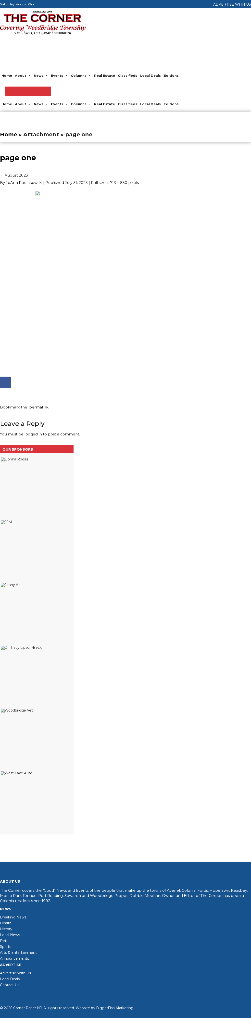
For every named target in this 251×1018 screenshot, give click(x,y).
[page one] (122, 194)
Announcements (14, 958)
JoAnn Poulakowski (24, 182)
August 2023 (14, 175)
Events (57, 75)
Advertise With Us (15, 973)
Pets (4, 941)
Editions (171, 75)
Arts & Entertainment (18, 952)
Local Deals (150, 75)
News (38, 75)
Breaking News (13, 917)
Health (6, 923)
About (20, 75)
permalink (37, 407)
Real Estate (104, 75)
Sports (5, 946)
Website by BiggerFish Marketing (104, 1008)
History (6, 929)
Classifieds (127, 75)
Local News (10, 935)
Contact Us (9, 985)
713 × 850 (118, 182)
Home (6, 75)
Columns (79, 75)
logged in (33, 434)
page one (18, 157)
